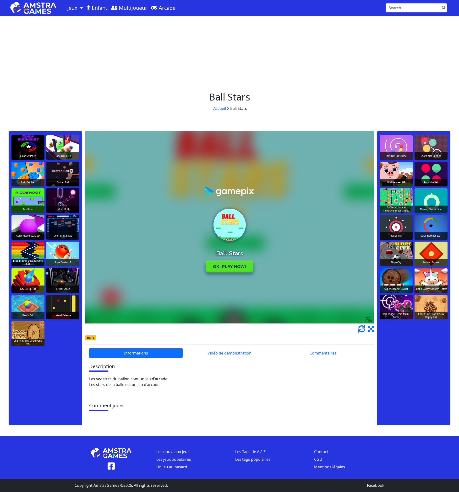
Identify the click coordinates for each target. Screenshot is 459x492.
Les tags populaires (252, 459)
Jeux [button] (73, 7)
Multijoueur (132, 7)
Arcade (166, 7)
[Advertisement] (229, 51)
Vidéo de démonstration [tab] (229, 353)
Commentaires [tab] (323, 353)
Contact (321, 451)
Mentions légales (329, 467)
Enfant (98, 7)
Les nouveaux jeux (172, 451)
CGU (318, 459)
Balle (90, 338)
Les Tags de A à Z (250, 451)
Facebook (375, 485)
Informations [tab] (136, 353)
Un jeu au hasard (171, 467)
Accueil (220, 108)
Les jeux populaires (173, 459)
